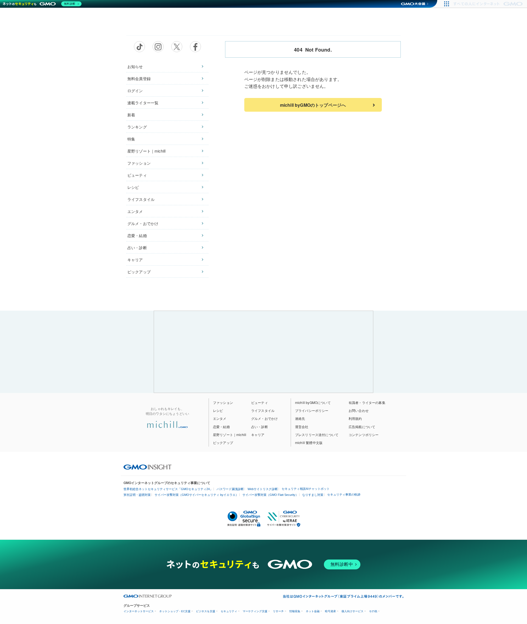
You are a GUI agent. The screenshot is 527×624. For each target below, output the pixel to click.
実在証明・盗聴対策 (137, 494)
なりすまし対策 (312, 494)
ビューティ (137, 175)
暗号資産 (330, 611)
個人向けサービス (352, 611)
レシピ (133, 187)
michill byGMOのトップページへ (313, 105)
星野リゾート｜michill (146, 151)
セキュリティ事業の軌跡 (343, 494)
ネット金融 (312, 611)
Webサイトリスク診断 (263, 489)
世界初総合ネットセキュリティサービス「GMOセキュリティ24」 (168, 489)
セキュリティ (229, 611)
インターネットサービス (139, 611)
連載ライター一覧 (142, 102)
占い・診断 (137, 247)
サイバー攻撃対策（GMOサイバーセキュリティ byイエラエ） (197, 494)
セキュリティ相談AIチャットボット (306, 488)
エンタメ (135, 211)
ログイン (135, 90)
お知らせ (135, 66)
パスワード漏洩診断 (230, 489)
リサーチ (278, 611)
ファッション (139, 163)
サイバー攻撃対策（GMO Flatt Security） (270, 494)
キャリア (135, 259)
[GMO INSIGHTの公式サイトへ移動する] (148, 466)
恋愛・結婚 (137, 235)
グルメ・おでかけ (142, 223)
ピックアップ (139, 271)
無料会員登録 (139, 78)
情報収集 (294, 611)
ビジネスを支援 (205, 611)
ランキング (137, 127)
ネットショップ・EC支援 (174, 611)
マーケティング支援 (255, 611)
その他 (373, 611)
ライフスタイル (141, 199)
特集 (131, 139)
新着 (131, 114)
